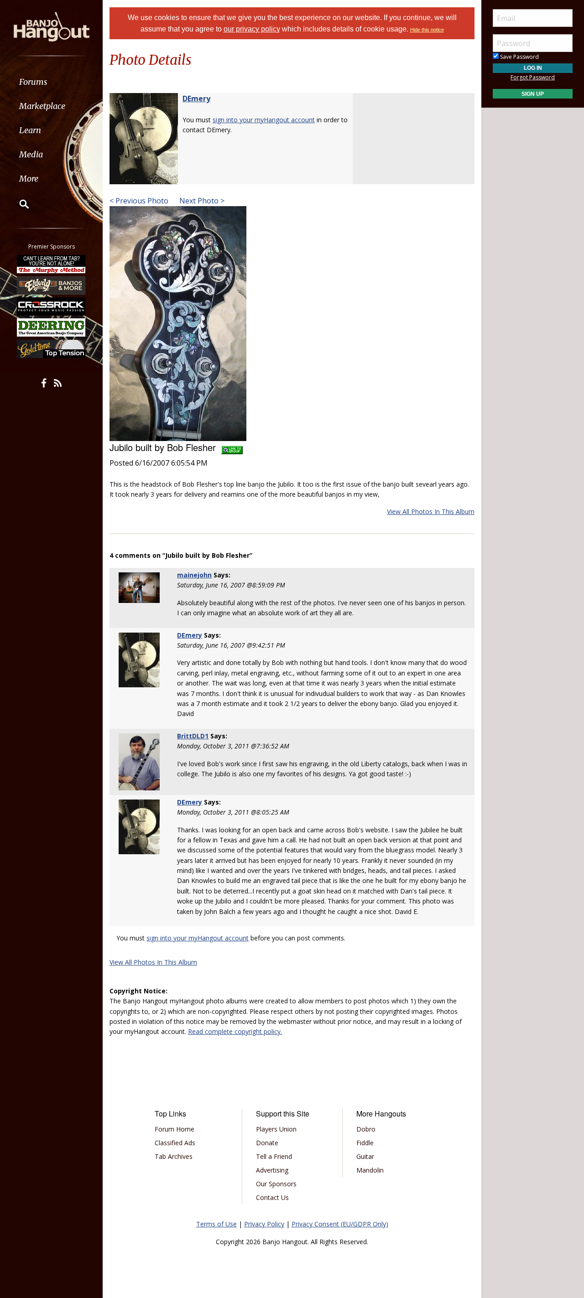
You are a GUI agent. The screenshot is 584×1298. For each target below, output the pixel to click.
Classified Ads (175, 1142)
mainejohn (194, 575)
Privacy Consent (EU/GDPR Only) (340, 1224)
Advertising (272, 1170)
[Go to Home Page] (51, 26)
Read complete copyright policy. (235, 1031)
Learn (30, 130)
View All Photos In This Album (430, 511)
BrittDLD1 (193, 736)
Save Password (519, 57)
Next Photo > (200, 201)
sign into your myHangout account (264, 119)
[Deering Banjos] (51, 327)
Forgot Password (533, 77)
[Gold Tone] (51, 348)
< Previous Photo (139, 201)
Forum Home (174, 1129)
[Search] (18, 204)
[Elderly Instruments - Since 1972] (51, 285)
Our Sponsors (276, 1183)
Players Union (276, 1129)
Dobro (365, 1129)
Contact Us (272, 1197)
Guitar (365, 1156)
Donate (267, 1142)
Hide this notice (427, 29)
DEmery (196, 98)
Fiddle (365, 1142)
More (28, 178)
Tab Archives (174, 1156)
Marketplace (42, 106)
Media (31, 154)
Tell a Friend (274, 1156)
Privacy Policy (264, 1224)
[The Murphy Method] (51, 264)
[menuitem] (51, 82)
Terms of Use (216, 1224)
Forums (33, 82)
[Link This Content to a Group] (232, 447)
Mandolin (370, 1170)
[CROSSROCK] (51, 306)
